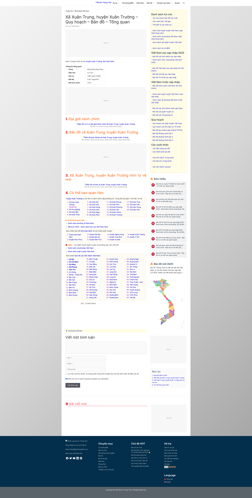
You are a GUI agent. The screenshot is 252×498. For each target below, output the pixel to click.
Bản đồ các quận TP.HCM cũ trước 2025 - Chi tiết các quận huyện (170, 185)
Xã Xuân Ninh (94, 215)
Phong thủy (102, 464)
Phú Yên (113, 292)
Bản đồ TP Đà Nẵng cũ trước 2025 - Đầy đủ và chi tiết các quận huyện (170, 239)
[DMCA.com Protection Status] (170, 467)
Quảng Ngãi (134, 259)
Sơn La (132, 269)
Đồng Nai (92, 274)
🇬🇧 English (167, 482)
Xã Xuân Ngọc (94, 212)
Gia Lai (91, 280)
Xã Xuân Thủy (135, 202)
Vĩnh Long (134, 292)
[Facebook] (67, 459)
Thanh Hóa (134, 280)
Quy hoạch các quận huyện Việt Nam (167, 42)
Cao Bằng (93, 264)
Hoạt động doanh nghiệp (106, 453)
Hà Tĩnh (92, 287)
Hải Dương (93, 290)
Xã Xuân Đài (93, 202)
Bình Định (72, 293)
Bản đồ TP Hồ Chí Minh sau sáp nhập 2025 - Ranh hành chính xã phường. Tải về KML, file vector (170, 208)
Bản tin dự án (102, 450)
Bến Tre (72, 287)
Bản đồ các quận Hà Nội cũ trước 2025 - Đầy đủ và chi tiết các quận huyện (170, 216)
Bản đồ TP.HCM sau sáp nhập (164, 77)
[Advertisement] (106, 43)
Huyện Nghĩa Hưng (117, 234)
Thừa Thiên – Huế (136, 282)
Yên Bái (132, 297)
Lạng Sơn (113, 272)
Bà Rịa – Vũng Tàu (75, 275)
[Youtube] (74, 459)
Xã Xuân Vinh (135, 210)
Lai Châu (113, 267)
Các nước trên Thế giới (161, 21)
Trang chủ (69, 11)
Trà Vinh (133, 287)
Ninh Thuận (114, 287)
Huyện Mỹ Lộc (94, 237)
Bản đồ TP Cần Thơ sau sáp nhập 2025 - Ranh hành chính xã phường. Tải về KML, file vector (170, 223)
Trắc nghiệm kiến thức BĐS (140, 466)
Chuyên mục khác (163, 3)
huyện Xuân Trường (94, 61)
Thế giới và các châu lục (162, 25)
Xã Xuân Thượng (116, 215)
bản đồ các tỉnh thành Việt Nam (87, 256)
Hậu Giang (93, 295)
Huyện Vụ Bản (115, 240)
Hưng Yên (93, 297)
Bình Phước (73, 295)
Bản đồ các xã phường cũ (163, 115)
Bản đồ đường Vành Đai (138, 455)
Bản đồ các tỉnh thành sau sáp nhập (167, 56)
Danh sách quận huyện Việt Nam (81, 251)
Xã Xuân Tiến (135, 205)
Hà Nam (92, 285)
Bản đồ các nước (136, 447)
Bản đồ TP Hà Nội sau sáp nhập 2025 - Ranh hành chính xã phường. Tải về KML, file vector (170, 231)
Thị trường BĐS (128, 3)
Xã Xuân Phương (116, 207)
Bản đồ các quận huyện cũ (163, 112)
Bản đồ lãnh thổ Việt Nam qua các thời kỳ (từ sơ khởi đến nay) (169, 200)
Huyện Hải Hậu (95, 234)
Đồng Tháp (93, 277)
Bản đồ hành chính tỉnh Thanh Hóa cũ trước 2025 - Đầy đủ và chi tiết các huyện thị (169, 193)
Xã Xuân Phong (115, 202)
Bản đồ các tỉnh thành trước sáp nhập (167, 108)
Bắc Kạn (72, 280)
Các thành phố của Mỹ (161, 152)
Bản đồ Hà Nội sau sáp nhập (164, 74)
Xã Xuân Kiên (94, 210)
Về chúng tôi (168, 461)
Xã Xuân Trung (135, 207)
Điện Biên (92, 272)
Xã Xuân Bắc (73, 212)
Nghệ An (113, 282)
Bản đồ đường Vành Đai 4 (163, 140)
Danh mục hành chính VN (139, 460)
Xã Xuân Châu (74, 215)
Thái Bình (133, 274)
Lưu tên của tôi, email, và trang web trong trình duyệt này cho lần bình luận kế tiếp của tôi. (103, 374)
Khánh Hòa (114, 259)
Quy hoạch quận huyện (138, 463)
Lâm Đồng (113, 274)
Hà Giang (92, 282)
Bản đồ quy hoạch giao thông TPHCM (167, 130)
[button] (184, 3)
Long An (113, 277)
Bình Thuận (93, 259)
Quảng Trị (133, 264)
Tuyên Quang (135, 290)
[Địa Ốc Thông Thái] (103, 2)
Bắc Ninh (72, 285)
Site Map (167, 464)
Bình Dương (73, 290)
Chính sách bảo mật (170, 450)
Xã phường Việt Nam (81, 11)
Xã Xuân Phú (114, 205)
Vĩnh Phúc (134, 295)
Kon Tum (113, 264)
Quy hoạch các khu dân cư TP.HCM (167, 127)
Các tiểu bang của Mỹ (161, 148)
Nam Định (113, 280)
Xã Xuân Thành (115, 212)
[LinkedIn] (77, 459)
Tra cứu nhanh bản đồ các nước (165, 18)
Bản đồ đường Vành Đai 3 (163, 137)
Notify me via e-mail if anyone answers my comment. (88, 379)
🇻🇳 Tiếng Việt (168, 479)
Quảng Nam (114, 297)
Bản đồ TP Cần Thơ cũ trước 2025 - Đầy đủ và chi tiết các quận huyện (170, 254)
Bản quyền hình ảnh (170, 456)
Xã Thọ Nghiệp (74, 209)
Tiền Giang (134, 285)
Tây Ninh (133, 272)
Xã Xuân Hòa (94, 205)
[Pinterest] (81, 459)
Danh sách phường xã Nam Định (81, 223)
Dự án (115, 3)
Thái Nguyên (134, 277)
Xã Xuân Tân (114, 210)
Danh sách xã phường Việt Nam (80, 248)
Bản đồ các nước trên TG (139, 458)
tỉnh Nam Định (108, 61)
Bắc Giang (73, 282)
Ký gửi (177, 3)
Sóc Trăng (133, 267)
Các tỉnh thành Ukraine (162, 167)
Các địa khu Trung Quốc (162, 161)
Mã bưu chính (102, 467)
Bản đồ (149, 3)
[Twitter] (70, 459)
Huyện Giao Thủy (75, 240)
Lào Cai (112, 269)
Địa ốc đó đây (102, 458)
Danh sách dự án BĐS (161, 48)
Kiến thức (140, 3)
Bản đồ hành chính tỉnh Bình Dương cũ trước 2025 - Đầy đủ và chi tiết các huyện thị (169, 246)
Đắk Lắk (92, 267)
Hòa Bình (92, 292)
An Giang (72, 272)
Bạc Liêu (72, 277)
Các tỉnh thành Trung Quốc (163, 158)
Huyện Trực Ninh (116, 237)
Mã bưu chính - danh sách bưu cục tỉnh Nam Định (88, 227)
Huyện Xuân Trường (74, 199)
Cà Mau (92, 262)
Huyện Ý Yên (134, 237)
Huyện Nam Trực (95, 240)
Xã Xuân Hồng (94, 207)
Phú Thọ (113, 290)
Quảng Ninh (134, 262)
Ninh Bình (113, 285)
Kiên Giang (114, 262)
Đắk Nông (93, 269)
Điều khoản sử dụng (170, 453)
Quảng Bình (114, 295)
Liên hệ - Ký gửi (169, 447)
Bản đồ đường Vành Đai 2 (163, 133)
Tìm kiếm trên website (171, 458)
